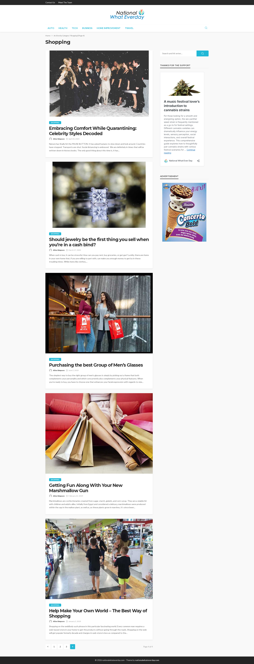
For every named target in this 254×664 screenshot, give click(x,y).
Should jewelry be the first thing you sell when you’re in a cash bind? (99, 242)
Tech (75, 28)
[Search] (206, 28)
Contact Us (50, 2)
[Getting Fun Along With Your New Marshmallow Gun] (99, 433)
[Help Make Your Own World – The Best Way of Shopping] (99, 559)
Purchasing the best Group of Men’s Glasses (96, 365)
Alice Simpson (59, 139)
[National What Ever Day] (127, 14)
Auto (51, 28)
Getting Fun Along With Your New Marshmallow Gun (85, 488)
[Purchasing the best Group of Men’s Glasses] (99, 313)
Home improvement (109, 28)
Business (87, 28)
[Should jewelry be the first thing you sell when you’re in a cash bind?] (99, 195)
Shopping (55, 123)
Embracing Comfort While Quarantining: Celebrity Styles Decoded (92, 131)
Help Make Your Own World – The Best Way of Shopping (98, 613)
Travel (129, 28)
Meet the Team (65, 2)
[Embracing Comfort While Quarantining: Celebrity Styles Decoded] (99, 84)
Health (63, 28)
